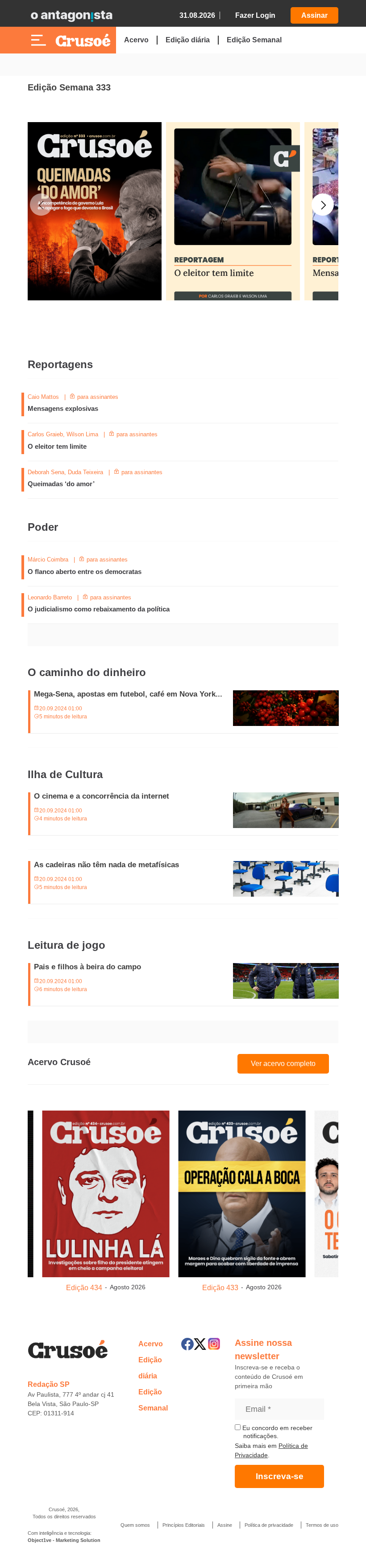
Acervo (136, 40)
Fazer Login (255, 15)
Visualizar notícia (56, 398)
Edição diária (188, 40)
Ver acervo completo (283, 1063)
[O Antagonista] (71, 15)
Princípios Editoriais (183, 1525)
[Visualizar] (106, 1192)
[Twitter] (200, 1344)
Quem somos (135, 1525)
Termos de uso (322, 1525)
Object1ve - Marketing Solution (64, 1540)
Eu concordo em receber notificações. (276, 1431)
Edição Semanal (254, 40)
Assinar (314, 15)
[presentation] (41, 260)
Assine (224, 1525)
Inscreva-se (280, 1476)
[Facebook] (187, 1344)
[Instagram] (214, 1344)
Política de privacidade (269, 1525)
